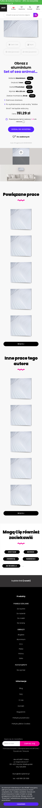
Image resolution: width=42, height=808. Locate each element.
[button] (13, 8)
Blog (21, 688)
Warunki (26, 751)
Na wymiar (21, 670)
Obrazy (21, 629)
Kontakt (21, 706)
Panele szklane (21, 603)
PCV (21, 644)
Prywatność (17, 751)
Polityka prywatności (21, 718)
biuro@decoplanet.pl (21, 774)
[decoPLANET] (3, 8)
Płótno (21, 653)
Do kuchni (21, 609)
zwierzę (11, 559)
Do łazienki (21, 613)
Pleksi (21, 649)
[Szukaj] (35, 15)
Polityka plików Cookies (21, 724)
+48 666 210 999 (22, 778)
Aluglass (21, 635)
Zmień (30, 78)
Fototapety (21, 665)
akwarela (11, 565)
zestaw (12, 552)
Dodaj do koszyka (21, 129)
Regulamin (21, 712)
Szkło (21, 658)
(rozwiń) (27, 581)
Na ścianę (21, 623)
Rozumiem (21, 804)
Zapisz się (29, 743)
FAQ (21, 694)
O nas (21, 700)
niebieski (30, 559)
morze (30, 552)
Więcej (21, 344)
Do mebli (21, 618)
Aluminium (21, 639)
